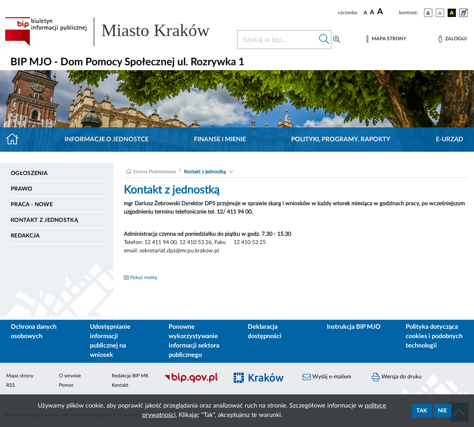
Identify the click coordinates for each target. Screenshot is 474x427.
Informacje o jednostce (107, 139)
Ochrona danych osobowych (34, 332)
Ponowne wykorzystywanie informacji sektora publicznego (194, 341)
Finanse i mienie (220, 139)
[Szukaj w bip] (324, 39)
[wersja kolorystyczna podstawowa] (428, 13)
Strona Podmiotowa (154, 171)
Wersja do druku (401, 376)
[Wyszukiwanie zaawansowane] (336, 39)
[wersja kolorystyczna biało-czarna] (440, 13)
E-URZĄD (449, 139)
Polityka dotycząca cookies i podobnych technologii (434, 336)
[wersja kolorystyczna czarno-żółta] (452, 13)
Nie (442, 410)
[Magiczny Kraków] (261, 382)
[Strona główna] (15, 139)
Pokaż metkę (143, 277)
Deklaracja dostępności (264, 332)
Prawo (22, 189)
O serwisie (70, 376)
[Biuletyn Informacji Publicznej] (192, 381)
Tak (421, 410)
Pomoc (66, 385)
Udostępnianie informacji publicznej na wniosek (110, 341)
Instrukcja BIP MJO (354, 327)
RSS (10, 385)
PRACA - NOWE (32, 204)
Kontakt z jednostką (44, 220)
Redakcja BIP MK (130, 376)
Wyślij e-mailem (331, 376)
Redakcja (25, 235)
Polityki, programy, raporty (340, 139)
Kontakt (120, 385)
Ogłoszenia (29, 173)
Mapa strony (19, 376)
